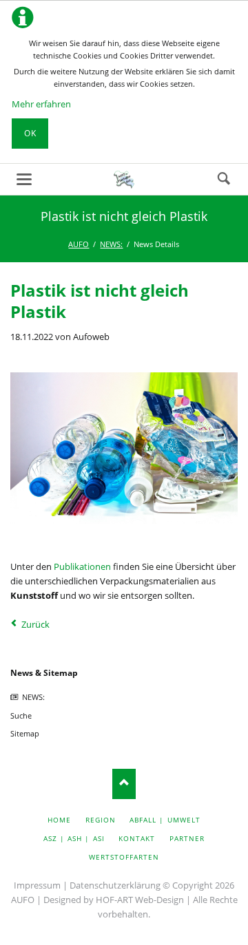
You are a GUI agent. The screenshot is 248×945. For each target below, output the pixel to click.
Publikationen (82, 566)
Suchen (224, 179)
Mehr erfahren (41, 104)
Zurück (35, 624)
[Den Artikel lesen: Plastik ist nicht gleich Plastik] (124, 448)
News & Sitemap (44, 673)
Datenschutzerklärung (115, 885)
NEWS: (33, 697)
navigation (24, 179)
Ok (30, 133)
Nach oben (124, 783)
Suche (21, 715)
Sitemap (24, 733)
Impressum (37, 885)
